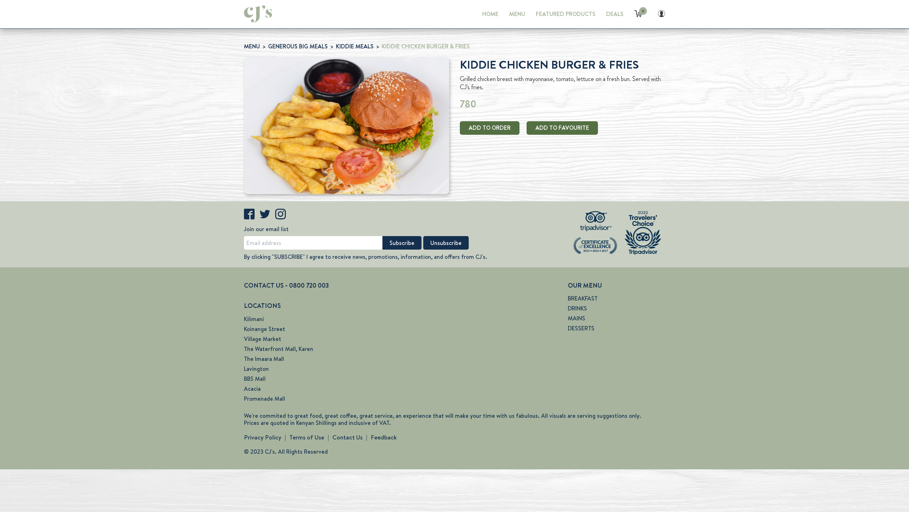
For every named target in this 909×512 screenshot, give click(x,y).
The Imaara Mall (264, 359)
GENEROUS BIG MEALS (298, 46)
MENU (517, 14)
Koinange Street (264, 329)
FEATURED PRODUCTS (565, 14)
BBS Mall (255, 379)
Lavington (256, 369)
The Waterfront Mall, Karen (278, 349)
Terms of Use (306, 437)
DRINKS (577, 308)
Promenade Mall (264, 398)
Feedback (384, 437)
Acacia (252, 389)
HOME (490, 14)
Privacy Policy (262, 437)
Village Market (262, 339)
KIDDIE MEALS (355, 46)
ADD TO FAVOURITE (562, 128)
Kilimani (254, 319)
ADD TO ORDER (490, 128)
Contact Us (347, 437)
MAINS (576, 318)
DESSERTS (581, 328)
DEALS (615, 14)
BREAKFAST (583, 298)
